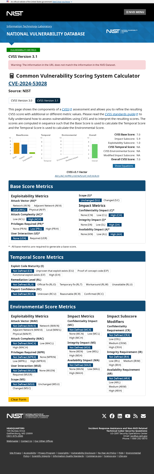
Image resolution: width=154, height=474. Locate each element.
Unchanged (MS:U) (49, 384)
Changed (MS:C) (22, 388)
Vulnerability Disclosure (83, 452)
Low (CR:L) (114, 339)
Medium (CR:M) (117, 343)
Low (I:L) (100, 224)
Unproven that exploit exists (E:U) (55, 270)
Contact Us (26, 440)
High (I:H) (114, 224)
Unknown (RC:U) (47, 294)
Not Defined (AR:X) (119, 378)
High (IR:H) (115, 365)
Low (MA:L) (94, 369)
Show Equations (124, 165)
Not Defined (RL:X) (23, 284)
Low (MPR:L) (20, 361)
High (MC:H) (76, 337)
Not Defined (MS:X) (23, 384)
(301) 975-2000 (15, 435)
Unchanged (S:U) (90, 200)
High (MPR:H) (38, 361)
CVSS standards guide (120, 114)
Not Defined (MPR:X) (24, 357)
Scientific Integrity (41, 456)
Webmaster (12, 440)
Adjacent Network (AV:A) (48, 205)
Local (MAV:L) (53, 329)
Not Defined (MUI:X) (24, 370)
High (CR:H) (115, 347)
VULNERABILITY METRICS (23, 49)
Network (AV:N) (21, 205)
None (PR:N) (20, 228)
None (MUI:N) (47, 370)
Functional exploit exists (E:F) (29, 274)
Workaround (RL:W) (97, 284)
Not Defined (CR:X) (119, 335)
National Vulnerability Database (46, 34)
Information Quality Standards (68, 456)
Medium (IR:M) (131, 361)
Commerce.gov (94, 456)
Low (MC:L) (94, 333)
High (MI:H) (75, 355)
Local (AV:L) (19, 209)
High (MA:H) (76, 373)
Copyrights (63, 452)
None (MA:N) (76, 369)
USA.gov (123, 456)
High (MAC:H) (20, 347)
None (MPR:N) (48, 357)
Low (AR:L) (114, 382)
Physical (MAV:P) (22, 334)
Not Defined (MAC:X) (24, 343)
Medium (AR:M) (117, 386)
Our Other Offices (43, 440)
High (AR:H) (115, 390)
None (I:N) (86, 224)
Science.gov (110, 456)
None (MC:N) (76, 333)
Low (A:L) (102, 234)
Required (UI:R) (38, 238)
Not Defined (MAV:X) (24, 325)
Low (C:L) (102, 215)
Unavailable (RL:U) (122, 284)
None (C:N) (87, 215)
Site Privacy (15, 452)
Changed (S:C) (111, 200)
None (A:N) (87, 234)
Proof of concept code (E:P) (93, 270)
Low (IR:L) (114, 361)
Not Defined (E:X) (22, 270)
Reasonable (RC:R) (70, 294)
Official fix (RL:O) (46, 284)
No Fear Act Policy (107, 452)
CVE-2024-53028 (27, 83)
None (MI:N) (76, 351)
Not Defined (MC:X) (80, 329)
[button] (135, 12)
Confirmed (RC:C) (94, 294)
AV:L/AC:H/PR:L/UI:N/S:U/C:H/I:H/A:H (77, 176)
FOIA (121, 452)
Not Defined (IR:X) (119, 356)
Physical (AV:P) (37, 209)
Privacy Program (46, 452)
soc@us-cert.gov (138, 435)
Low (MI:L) (92, 351)
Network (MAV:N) (49, 325)
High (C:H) (116, 215)
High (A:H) (116, 234)
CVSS (65, 109)
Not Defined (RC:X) (23, 294)
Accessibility (30, 452)
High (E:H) (54, 274)
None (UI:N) (19, 238)
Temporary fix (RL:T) (71, 284)
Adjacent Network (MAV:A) (28, 329)
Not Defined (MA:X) (80, 365)
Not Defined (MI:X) (79, 347)
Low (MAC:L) (47, 343)
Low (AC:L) (19, 219)
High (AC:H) (34, 219)
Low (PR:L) (36, 228)
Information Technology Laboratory (29, 26)
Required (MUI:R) (22, 374)
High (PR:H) (52, 228)
